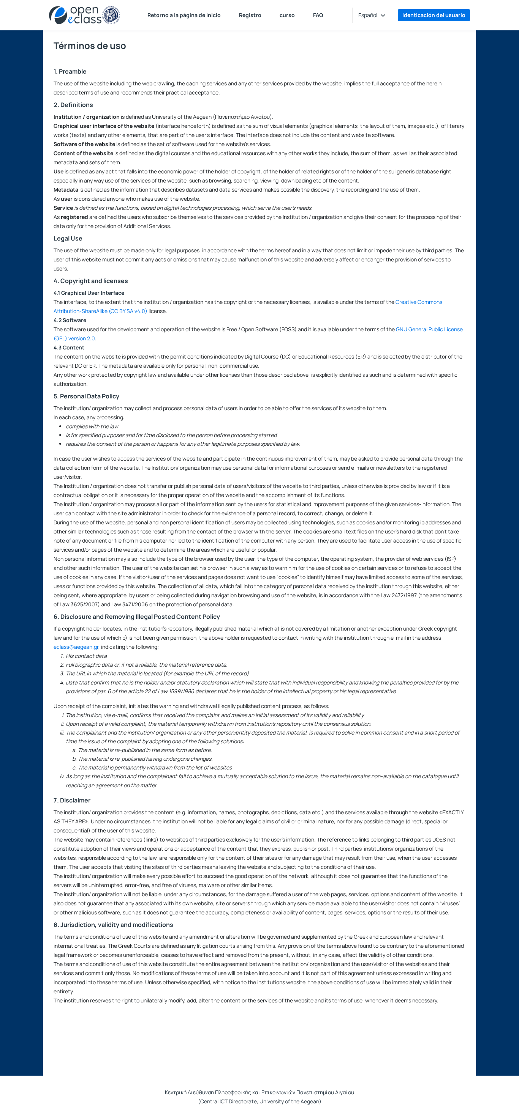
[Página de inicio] (84, 15)
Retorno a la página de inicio (184, 15)
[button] (372, 15)
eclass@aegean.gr (76, 646)
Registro (250, 15)
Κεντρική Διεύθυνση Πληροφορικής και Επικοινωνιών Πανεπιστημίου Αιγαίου (259, 1092)
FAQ (318, 15)
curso (287, 15)
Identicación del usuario (433, 15)
